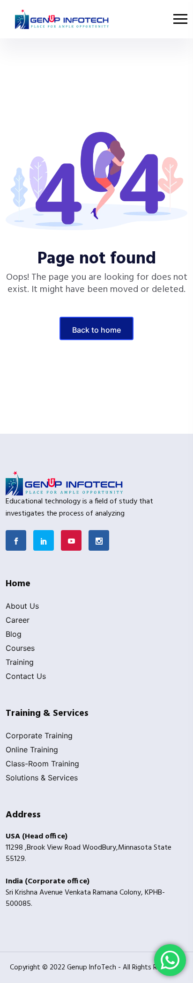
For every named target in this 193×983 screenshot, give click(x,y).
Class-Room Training (42, 763)
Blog (14, 634)
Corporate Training (39, 735)
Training (20, 662)
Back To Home (96, 330)
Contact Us (26, 676)
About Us (22, 606)
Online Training (32, 749)
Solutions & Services (42, 777)
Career (18, 620)
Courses (20, 648)
